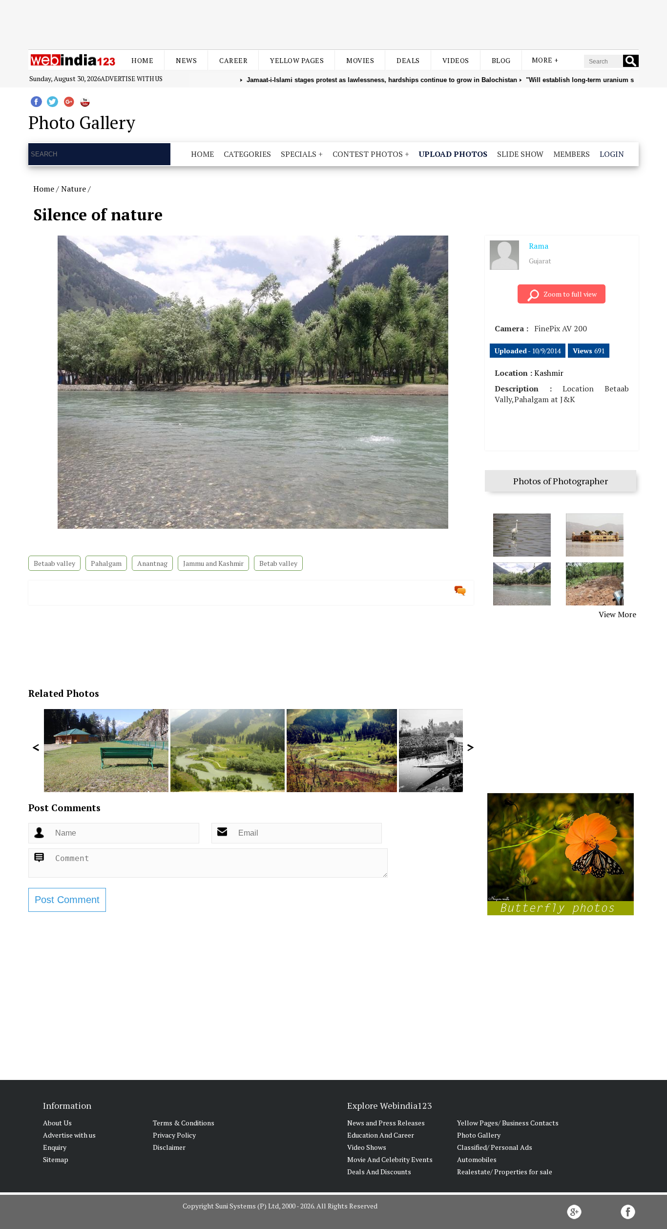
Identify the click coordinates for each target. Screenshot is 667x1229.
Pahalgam (106, 563)
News (186, 60)
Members (571, 154)
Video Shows (366, 1147)
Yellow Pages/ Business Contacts (508, 1122)
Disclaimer (169, 1147)
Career (233, 60)
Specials (298, 154)
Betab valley (278, 563)
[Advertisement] (333, 23)
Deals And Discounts (379, 1171)
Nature (73, 188)
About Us (57, 1122)
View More (617, 614)
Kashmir (548, 372)
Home (142, 60)
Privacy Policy (174, 1135)
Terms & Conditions (183, 1122)
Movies (360, 60)
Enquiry (54, 1147)
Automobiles (477, 1159)
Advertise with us (132, 78)
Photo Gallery (478, 1135)
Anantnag (152, 563)
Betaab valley (54, 563)
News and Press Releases (386, 1122)
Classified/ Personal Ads (494, 1147)
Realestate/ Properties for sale (504, 1171)
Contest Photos (368, 154)
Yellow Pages (297, 60)
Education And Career (380, 1135)
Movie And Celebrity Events (390, 1159)
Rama (538, 245)
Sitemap (55, 1159)
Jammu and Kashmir (213, 563)
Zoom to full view (570, 294)
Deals (408, 60)
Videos (455, 60)
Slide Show (520, 154)
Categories (247, 154)
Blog (501, 60)
